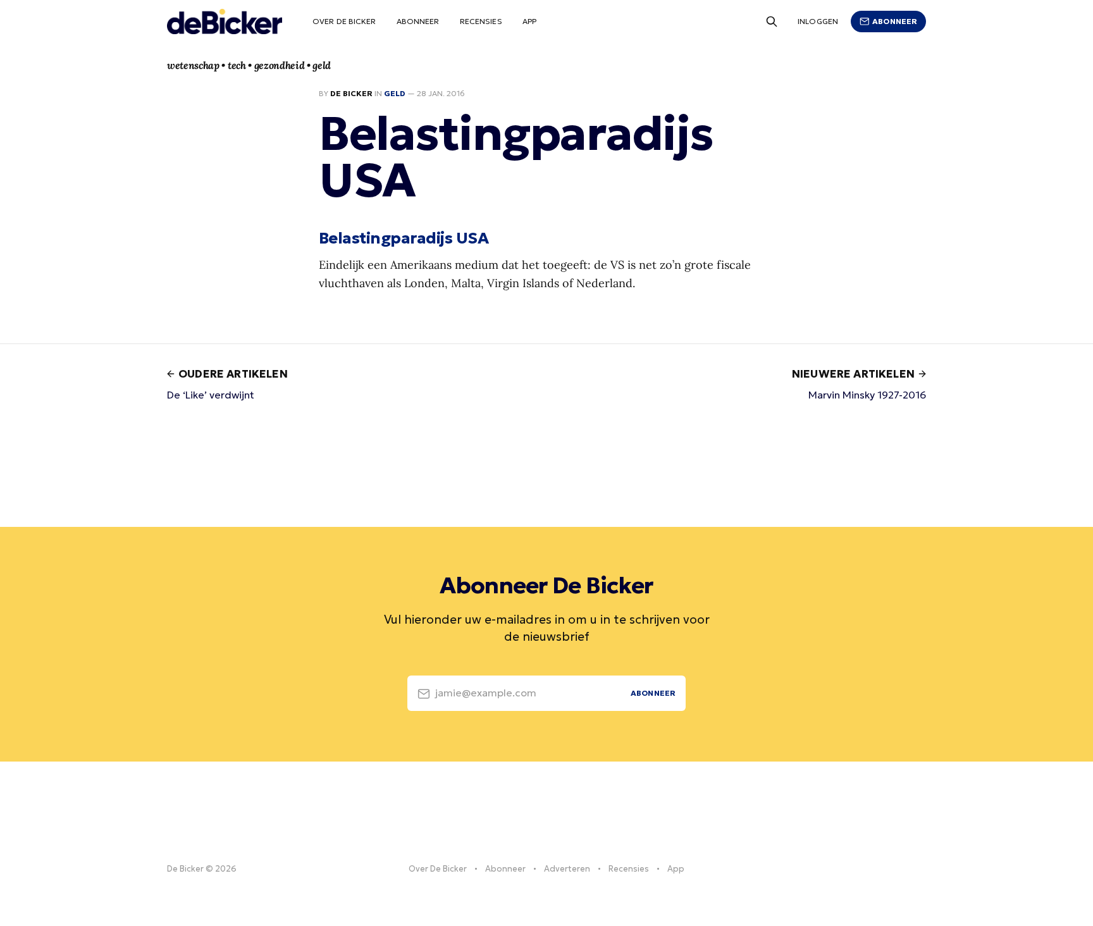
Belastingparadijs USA (403, 238)
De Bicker (351, 93)
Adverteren (567, 868)
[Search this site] (771, 21)
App (529, 21)
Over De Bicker (344, 21)
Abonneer (418, 21)
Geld (394, 93)
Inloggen (818, 21)
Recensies (481, 21)
